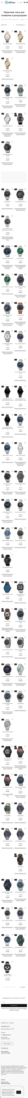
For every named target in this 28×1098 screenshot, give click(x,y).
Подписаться (14, 1005)
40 (20, 987)
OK (19, 1092)
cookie (3, 1092)
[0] (23, 2)
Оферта (3, 1079)
